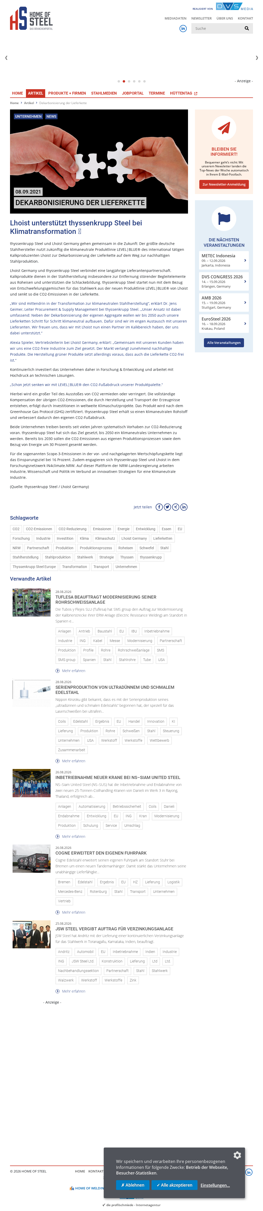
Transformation (74, 567)
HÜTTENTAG (181, 93)
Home (17, 93)
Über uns (225, 18)
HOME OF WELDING (90, 1188)
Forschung (21, 538)
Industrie (43, 538)
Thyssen (127, 557)
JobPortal (133, 93)
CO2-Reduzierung (73, 529)
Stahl (164, 548)
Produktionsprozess (96, 548)
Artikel (35, 93)
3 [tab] (129, 81)
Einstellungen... (215, 1185)
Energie (123, 529)
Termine (157, 93)
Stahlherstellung (26, 557)
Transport (101, 567)
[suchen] (247, 28)
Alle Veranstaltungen (224, 342)
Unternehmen (126, 567)
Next (256, 57)
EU (180, 529)
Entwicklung (145, 529)
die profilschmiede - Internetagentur (133, 1205)
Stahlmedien (104, 93)
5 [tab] (139, 81)
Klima (84, 538)
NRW (17, 548)
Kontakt (245, 18)
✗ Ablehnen (132, 1185)
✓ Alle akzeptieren (174, 1185)
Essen (166, 529)
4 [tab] (134, 81)
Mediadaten (175, 18)
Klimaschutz (105, 538)
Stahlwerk (85, 557)
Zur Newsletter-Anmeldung (224, 184)
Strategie (106, 557)
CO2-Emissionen (39, 529)
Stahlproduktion (58, 557)
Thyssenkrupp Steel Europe (34, 567)
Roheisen (125, 548)
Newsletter (201, 18)
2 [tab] (123, 81)
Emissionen (102, 529)
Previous (6, 57)
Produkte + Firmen (67, 93)
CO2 (16, 529)
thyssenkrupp (151, 557)
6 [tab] (144, 81)
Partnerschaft (38, 548)
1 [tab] (118, 81)
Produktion (64, 548)
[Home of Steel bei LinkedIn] (183, 28)
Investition (65, 538)
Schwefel (146, 548)
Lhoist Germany (134, 538)
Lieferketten (162, 538)
